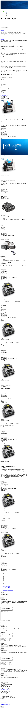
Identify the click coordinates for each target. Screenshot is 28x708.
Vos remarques (6, 588)
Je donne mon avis (4, 95)
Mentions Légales (6, 586)
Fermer (2, 598)
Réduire (2, 30)
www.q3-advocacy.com (5, 689)
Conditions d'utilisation (8, 587)
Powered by (5, 590)
